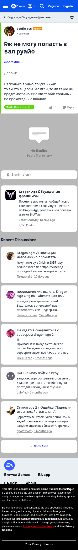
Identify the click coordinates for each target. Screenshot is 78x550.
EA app (44, 474)
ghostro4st (24, 431)
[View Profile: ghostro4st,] (10, 411)
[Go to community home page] (18, 6)
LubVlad (22, 392)
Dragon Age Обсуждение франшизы (29, 17)
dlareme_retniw (27, 315)
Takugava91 (24, 277)
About (31, 483)
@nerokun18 (13, 62)
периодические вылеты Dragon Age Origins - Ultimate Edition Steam (42, 294)
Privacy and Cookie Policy (38, 526)
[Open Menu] (72, 17)
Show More (41, 446)
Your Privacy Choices (39, 544)
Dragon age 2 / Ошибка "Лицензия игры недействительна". (44, 409)
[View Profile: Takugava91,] (10, 256)
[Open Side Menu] (5, 6)
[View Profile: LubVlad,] (10, 376)
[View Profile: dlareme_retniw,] (10, 295)
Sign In (68, 6)
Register (54, 6)
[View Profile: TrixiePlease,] (10, 333)
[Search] (42, 6)
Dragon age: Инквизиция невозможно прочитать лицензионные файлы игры (39, 255)
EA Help (10, 483)
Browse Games (17, 474)
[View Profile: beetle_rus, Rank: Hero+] (9, 31)
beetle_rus (24, 29)
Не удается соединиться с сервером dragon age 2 (38, 332)
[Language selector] (32, 6)
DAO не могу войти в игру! (38, 373)
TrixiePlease (24, 358)
